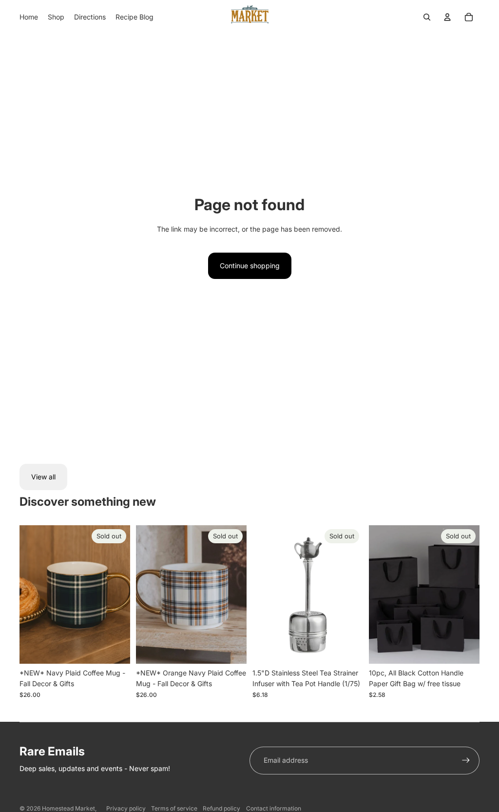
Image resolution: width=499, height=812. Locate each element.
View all (43, 477)
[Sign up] (466, 760)
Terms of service (174, 808)
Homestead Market (68, 808)
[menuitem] (28, 17)
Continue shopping (250, 265)
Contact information (273, 808)
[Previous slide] (27, 594)
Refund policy (221, 808)
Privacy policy (126, 808)
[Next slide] (122, 594)
